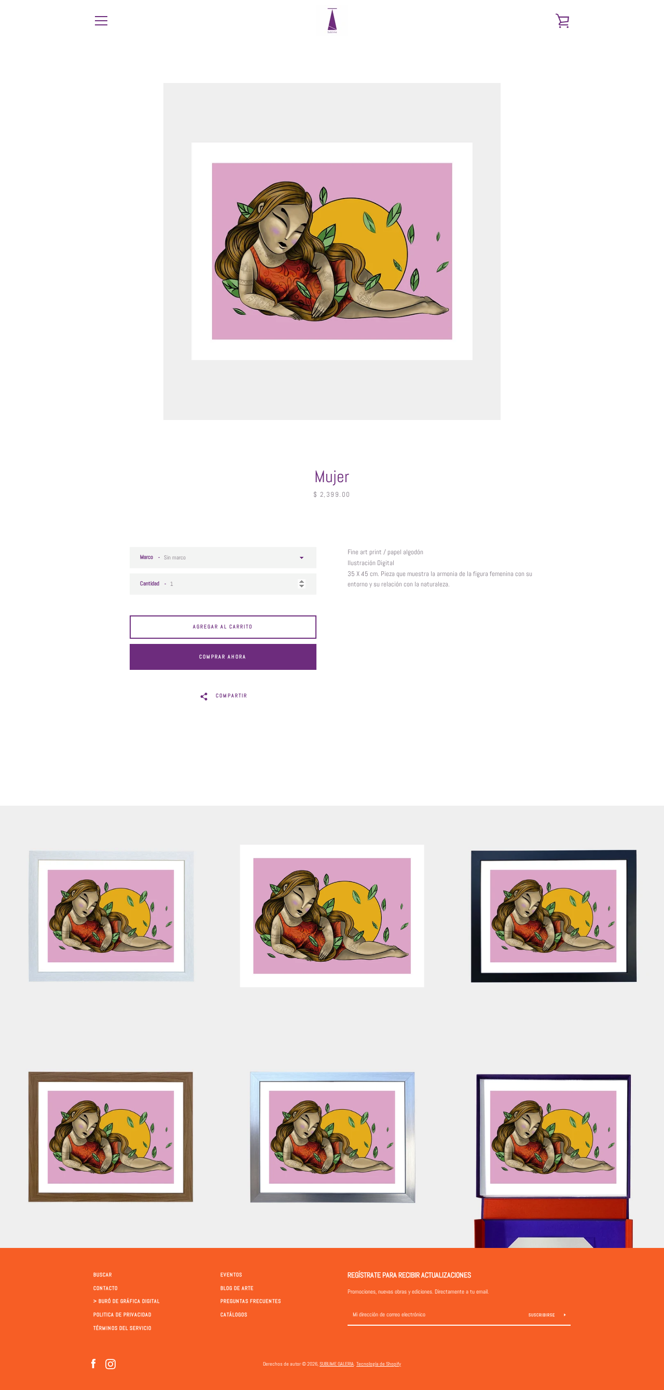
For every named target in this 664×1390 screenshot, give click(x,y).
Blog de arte (237, 1288)
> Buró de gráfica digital (126, 1301)
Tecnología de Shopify (378, 1363)
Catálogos (233, 1315)
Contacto (105, 1288)
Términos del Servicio (122, 1328)
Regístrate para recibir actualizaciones (409, 1275)
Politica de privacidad (122, 1315)
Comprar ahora (222, 657)
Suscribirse (543, 1314)
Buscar (102, 1275)
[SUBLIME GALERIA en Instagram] (110, 1363)
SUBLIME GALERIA (337, 1363)
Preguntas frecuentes (250, 1301)
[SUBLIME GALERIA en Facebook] (93, 1363)
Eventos (231, 1275)
